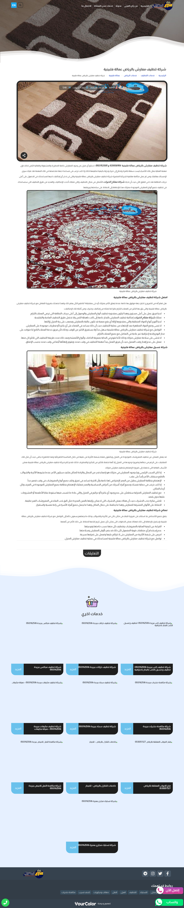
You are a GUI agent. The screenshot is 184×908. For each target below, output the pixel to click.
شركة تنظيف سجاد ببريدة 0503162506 (97, 726)
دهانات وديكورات (101, 892)
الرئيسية (145, 6)
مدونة (118, 6)
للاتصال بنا (86, 6)
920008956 (115, 165)
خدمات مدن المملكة (103, 6)
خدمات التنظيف (97, 87)
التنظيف (132, 892)
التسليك (143, 892)
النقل (114, 892)
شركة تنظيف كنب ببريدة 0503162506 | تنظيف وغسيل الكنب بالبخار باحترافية (152, 668)
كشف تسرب (84, 892)
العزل (123, 892)
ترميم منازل (156, 892)
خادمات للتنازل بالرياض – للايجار (100, 785)
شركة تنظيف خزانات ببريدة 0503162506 (97, 667)
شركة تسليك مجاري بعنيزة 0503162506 (97, 845)
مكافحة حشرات (68, 892)
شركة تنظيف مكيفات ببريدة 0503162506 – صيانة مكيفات (47, 727)
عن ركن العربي (131, 6)
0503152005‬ (101, 165)
